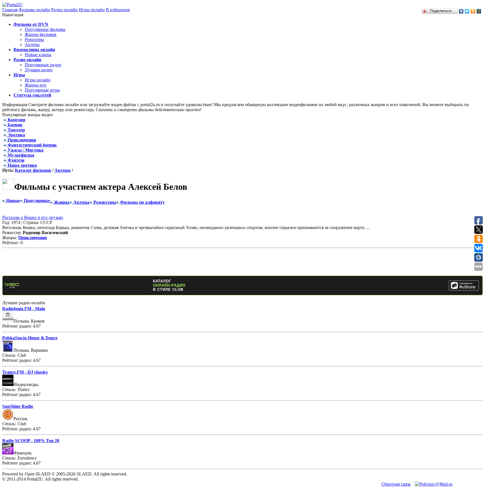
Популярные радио (43, 64)
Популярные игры (42, 90)
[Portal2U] (12, 4)
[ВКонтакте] (461, 11)
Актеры (32, 44)
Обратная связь (396, 484)
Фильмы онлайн (34, 9)
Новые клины (38, 54)
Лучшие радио (38, 69)
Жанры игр (35, 85)
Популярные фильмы (45, 29)
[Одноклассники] (473, 11)
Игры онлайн (92, 9)
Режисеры (34, 39)
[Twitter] (467, 11)
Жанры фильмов (40, 34)
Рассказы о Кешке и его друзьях (32, 217)
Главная (9, 9)
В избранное (118, 9)
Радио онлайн (64, 9)
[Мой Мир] (479, 11)
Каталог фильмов (33, 170)
